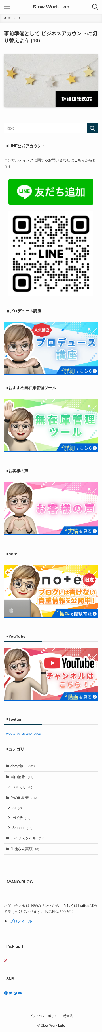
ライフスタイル (27, 838)
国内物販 (21, 777)
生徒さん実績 (24, 849)
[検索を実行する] (92, 128)
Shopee (22, 828)
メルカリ (22, 787)
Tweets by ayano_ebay (23, 733)
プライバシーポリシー (44, 1016)
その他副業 (23, 798)
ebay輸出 (23, 766)
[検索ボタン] (95, 7)
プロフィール (21, 921)
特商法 (68, 1016)
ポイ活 (21, 818)
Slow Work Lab (51, 6)
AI (17, 808)
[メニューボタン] (7, 7)
